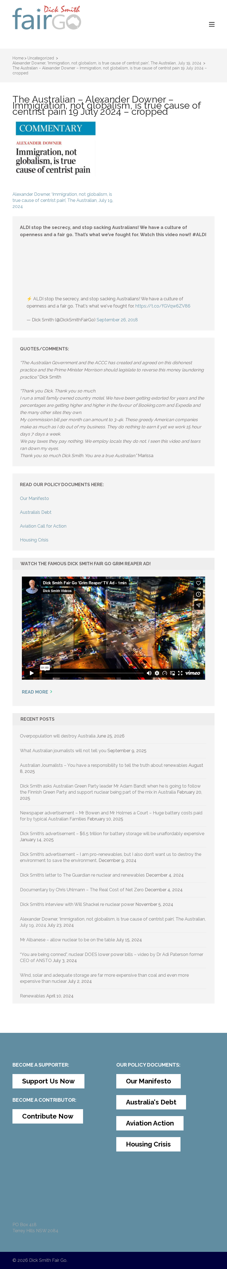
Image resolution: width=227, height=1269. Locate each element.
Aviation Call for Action (43, 526)
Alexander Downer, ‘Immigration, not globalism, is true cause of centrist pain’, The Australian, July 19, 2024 (62, 200)
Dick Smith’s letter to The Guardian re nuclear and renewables (82, 875)
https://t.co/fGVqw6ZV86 (162, 306)
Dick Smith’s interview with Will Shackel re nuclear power (77, 904)
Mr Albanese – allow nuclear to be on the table (67, 939)
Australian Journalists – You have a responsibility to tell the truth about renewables (103, 765)
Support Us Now (48, 1081)
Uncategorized (40, 58)
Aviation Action (150, 1123)
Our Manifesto (34, 498)
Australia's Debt (151, 1102)
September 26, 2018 (117, 319)
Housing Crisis (34, 540)
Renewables (32, 996)
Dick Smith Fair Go (47, 1260)
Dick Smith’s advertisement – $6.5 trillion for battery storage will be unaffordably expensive (112, 833)
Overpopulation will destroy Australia (58, 736)
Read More (35, 692)
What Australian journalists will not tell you (63, 750)
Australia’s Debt (35, 512)
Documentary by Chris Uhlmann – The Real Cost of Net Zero (82, 889)
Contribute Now (47, 1116)
